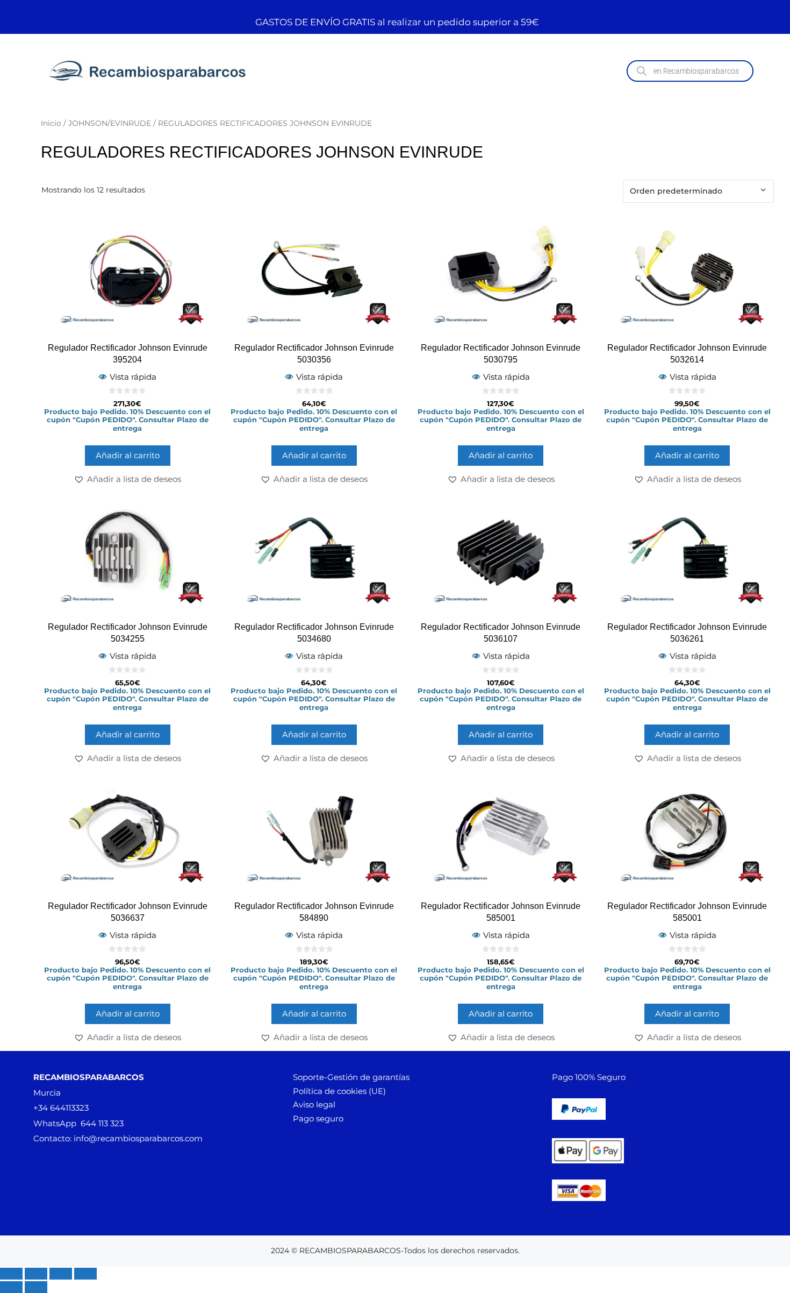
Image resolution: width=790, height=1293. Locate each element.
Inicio (51, 123)
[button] (127, 479)
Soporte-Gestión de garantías (351, 1077)
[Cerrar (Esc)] (85, 1274)
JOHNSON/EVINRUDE (109, 123)
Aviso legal (314, 1104)
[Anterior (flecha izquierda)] (11, 1287)
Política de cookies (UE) (339, 1091)
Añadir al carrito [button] (128, 455)
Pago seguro (318, 1118)
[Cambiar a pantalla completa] (36, 1274)
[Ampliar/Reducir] (11, 1274)
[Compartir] (60, 1274)
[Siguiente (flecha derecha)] (36, 1287)
